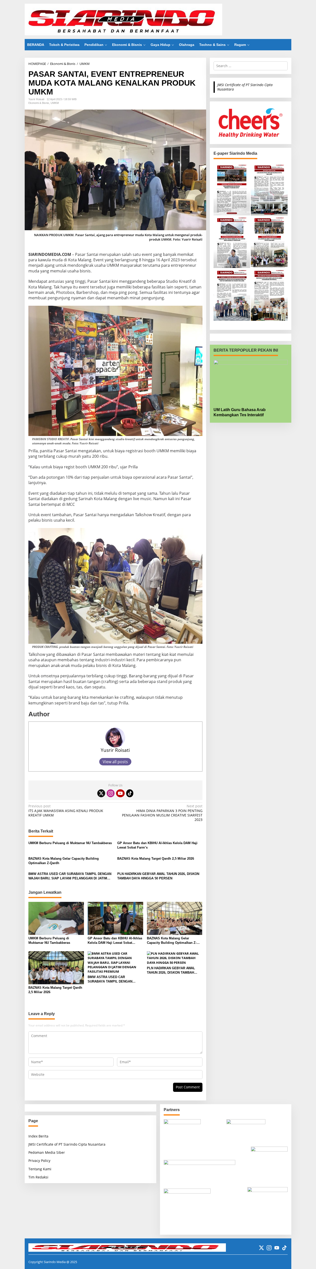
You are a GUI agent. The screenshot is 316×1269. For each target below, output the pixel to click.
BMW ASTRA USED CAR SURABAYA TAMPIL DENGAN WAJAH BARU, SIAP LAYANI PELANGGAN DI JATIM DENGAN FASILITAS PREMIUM (69, 876)
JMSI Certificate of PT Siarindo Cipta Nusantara (245, 87)
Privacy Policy (39, 1160)
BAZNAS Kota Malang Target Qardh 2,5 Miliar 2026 (155, 858)
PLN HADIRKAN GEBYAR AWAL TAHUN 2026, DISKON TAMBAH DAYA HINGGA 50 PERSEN (158, 876)
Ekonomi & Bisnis (38, 102)
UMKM (55, 102)
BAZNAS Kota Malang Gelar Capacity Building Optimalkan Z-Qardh (63, 861)
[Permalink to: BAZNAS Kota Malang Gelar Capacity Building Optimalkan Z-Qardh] (174, 918)
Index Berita (38, 1136)
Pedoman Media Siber (46, 1152)
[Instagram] (111, 793)
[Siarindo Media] (123, 19)
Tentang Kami (39, 1169)
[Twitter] (101, 793)
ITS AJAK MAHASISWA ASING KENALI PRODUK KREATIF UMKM (65, 810)
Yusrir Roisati (115, 750)
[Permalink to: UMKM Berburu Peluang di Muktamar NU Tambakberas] (56, 918)
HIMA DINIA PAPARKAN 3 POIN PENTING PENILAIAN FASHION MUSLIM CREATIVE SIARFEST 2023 (162, 813)
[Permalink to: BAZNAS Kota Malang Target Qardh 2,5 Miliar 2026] (56, 967)
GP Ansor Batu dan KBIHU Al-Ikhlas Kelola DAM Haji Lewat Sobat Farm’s (157, 845)
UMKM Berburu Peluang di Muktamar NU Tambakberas (70, 843)
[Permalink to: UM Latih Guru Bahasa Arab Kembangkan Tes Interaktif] (251, 382)
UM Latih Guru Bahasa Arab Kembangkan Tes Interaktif (240, 412)
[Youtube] (120, 793)
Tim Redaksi (38, 1177)
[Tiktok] (130, 793)
